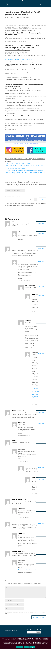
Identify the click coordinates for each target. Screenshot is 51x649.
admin (8, 17)
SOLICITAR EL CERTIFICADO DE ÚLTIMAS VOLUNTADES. (18, 163)
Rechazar (26, 647)
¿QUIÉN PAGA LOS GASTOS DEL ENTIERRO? (15, 168)
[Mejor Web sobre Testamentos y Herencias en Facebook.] (36, 153)
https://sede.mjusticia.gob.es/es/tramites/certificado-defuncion (18, 59)
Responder (41, 223)
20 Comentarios (25, 17)
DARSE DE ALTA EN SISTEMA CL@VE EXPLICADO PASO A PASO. (20, 167)
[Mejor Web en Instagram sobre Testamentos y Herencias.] (14, 153)
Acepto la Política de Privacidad (13, 196)
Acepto (42, 199)
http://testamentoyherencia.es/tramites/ (27, 569)
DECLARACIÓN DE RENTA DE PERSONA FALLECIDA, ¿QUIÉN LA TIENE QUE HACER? (24, 170)
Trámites (19, 17)
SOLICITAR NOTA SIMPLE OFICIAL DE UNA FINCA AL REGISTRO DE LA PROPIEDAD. (24, 165)
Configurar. (32, 647)
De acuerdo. (19, 647)
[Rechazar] (49, 642)
